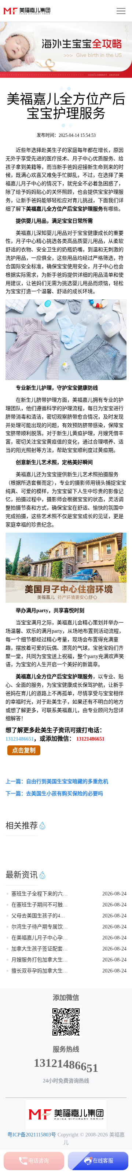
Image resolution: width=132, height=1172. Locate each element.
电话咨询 (38, 1161)
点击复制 (24, 750)
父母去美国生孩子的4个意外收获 (40, 916)
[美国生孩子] (66, 1114)
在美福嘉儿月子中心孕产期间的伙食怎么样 (40, 938)
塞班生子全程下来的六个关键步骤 (40, 894)
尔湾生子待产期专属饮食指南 (40, 927)
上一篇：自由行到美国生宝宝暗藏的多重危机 (57, 781)
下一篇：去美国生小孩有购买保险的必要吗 (54, 793)
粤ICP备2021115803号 (31, 1135)
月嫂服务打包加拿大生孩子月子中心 (40, 960)
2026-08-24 (114, 894)
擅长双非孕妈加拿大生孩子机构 (40, 971)
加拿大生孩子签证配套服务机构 (40, 949)
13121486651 (20, 739)
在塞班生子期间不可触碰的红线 (40, 905)
